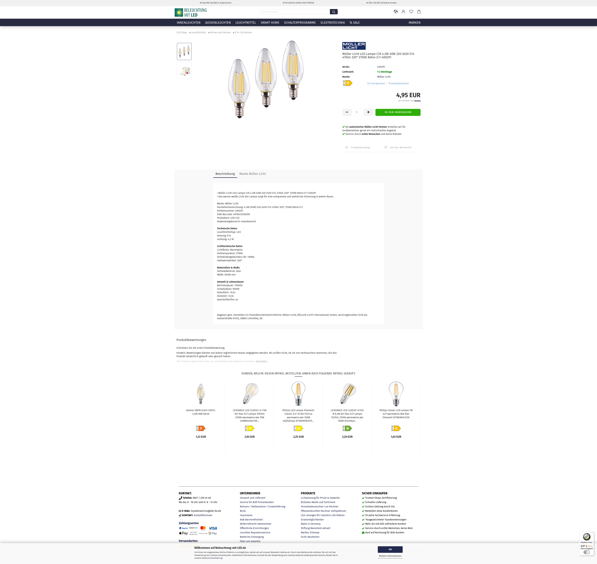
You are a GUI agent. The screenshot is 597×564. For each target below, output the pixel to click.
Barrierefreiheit (254, 519)
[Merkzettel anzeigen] (411, 11)
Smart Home (270, 22)
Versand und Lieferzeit (252, 497)
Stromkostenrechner (312, 506)
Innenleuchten (189, 22)
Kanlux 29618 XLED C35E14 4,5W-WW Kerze (200, 412)
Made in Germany (311, 523)
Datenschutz (264, 523)
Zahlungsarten (189, 523)
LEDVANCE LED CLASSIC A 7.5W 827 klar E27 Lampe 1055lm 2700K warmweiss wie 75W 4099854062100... (249, 415)
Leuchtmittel (246, 22)
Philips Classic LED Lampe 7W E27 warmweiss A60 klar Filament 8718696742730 (396, 414)
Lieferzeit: (348, 71)
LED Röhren (338, 515)
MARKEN (415, 22)
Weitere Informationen (390, 556)
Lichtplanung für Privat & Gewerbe (320, 497)
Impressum (246, 515)
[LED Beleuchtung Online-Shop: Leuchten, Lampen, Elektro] (191, 12)
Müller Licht (384, 76)
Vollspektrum (338, 510)
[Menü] (592, 533)
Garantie (255, 541)
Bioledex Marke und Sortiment (318, 502)
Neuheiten (313, 536)
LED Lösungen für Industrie (316, 515)
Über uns (245, 541)
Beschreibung (225, 174)
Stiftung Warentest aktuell (315, 528)
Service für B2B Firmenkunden (257, 502)
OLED (304, 536)
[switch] (587, 552)
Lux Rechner (331, 506)
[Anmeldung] (403, 11)
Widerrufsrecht (248, 523)
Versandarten (188, 541)
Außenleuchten (218, 22)
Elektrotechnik (333, 22)
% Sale (355, 22)
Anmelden (261, 361)
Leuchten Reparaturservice (255, 532)
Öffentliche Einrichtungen (254, 528)
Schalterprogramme (300, 22)
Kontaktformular (203, 515)
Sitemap (314, 532)
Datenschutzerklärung (212, 558)
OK (390, 549)
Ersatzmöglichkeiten (312, 519)
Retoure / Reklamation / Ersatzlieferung (262, 506)
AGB (242, 519)
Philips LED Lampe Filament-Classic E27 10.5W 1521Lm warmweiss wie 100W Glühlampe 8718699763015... (298, 415)
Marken (305, 532)
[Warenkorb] (419, 11)
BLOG (243, 510)
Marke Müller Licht (252, 174)
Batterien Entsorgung (252, 536)
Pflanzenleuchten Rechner (315, 510)
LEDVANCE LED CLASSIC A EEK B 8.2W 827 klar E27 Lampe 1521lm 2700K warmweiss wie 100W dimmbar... (347, 415)
